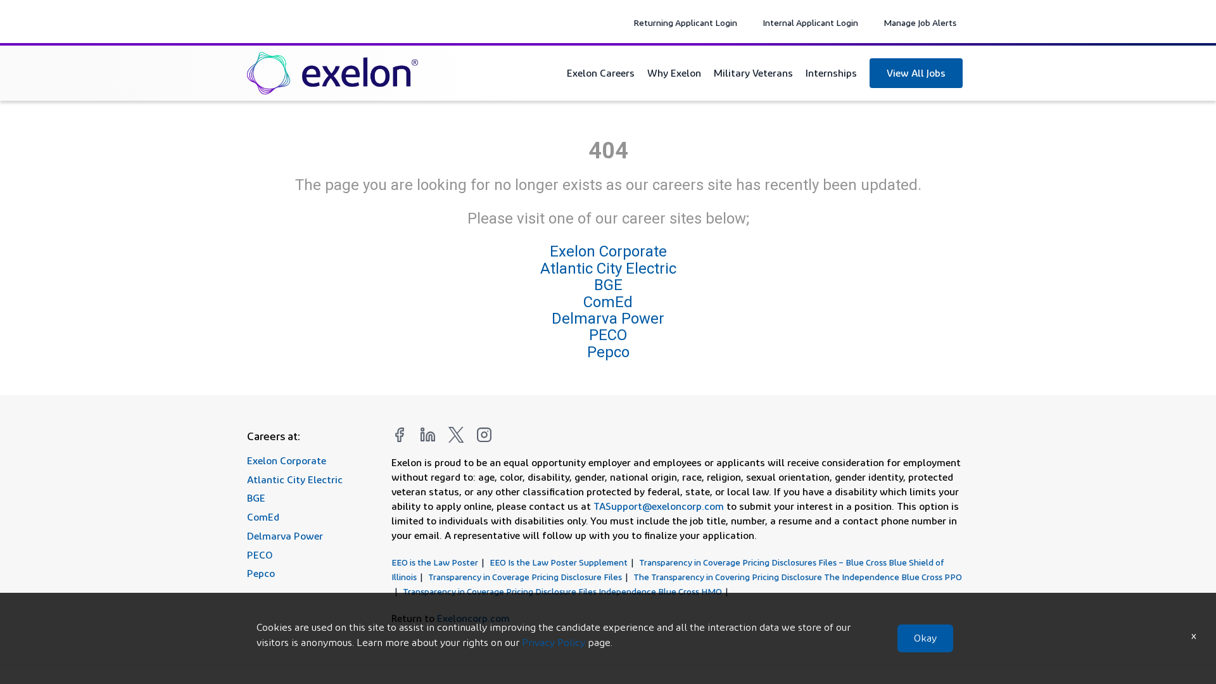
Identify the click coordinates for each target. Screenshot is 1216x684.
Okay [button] (925, 638)
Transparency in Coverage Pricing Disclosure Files (525, 576)
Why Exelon (674, 72)
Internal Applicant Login (810, 22)
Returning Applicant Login (685, 22)
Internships (831, 72)
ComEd (608, 302)
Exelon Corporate (608, 252)
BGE (608, 285)
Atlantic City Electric (608, 268)
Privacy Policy (553, 642)
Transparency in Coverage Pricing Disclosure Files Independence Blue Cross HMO (562, 591)
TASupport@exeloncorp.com (658, 506)
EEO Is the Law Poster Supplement (559, 562)
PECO (608, 335)
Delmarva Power (608, 318)
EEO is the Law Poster (434, 562)
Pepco (608, 352)
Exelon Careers (601, 72)
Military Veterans (753, 72)
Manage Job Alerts (920, 22)
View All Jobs (916, 72)
